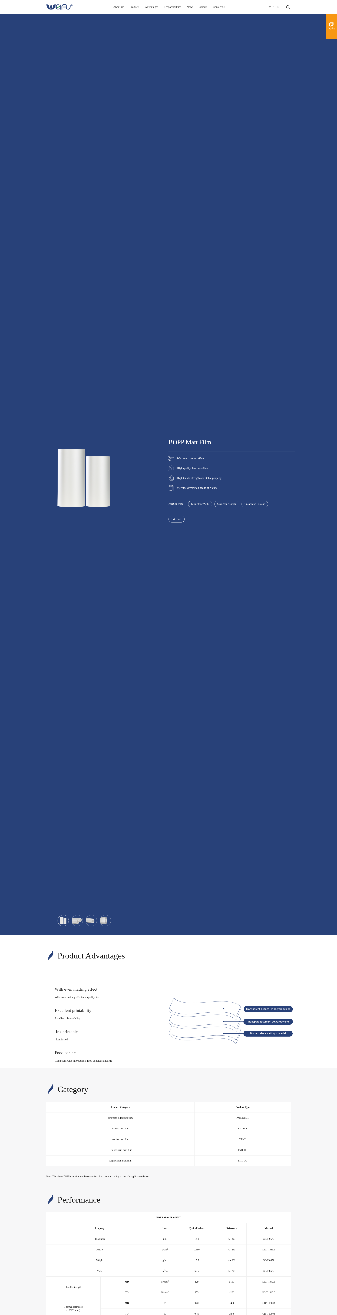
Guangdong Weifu (200, 504)
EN (277, 6)
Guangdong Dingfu (226, 504)
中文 (268, 6)
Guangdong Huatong (255, 504)
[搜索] (288, 7)
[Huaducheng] (59, 7)
